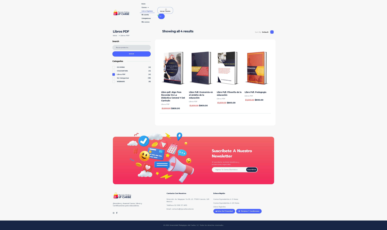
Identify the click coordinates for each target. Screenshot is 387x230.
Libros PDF (165, 104)
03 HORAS (121, 67)
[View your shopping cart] (160, 16)
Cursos (144, 7)
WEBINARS (121, 81)
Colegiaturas (146, 18)
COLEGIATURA (122, 71)
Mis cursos (145, 22)
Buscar (131, 54)
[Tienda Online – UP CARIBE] (122, 12)
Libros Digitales (147, 11)
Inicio (143, 4)
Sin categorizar (123, 78)
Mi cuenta (145, 15)
